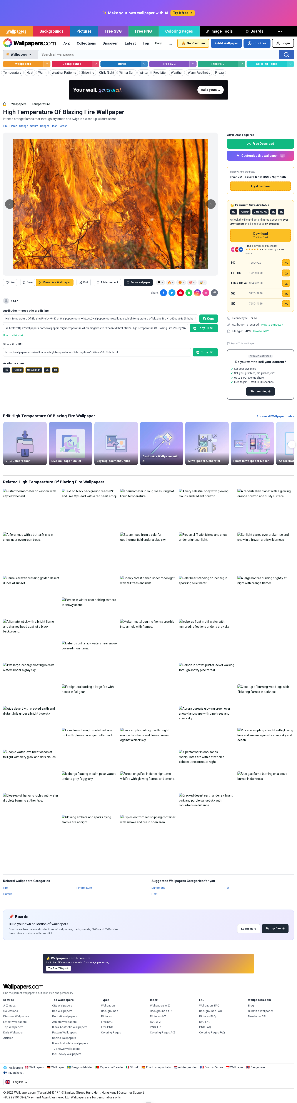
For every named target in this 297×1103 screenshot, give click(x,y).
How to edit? (261, 331)
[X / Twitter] (172, 292)
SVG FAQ (204, 1021)
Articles (8, 1038)
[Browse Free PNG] (241, 64)
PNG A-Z (155, 1027)
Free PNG (143, 31)
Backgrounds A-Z (161, 1011)
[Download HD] (286, 262)
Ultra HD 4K (33, 370)
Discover (110, 43)
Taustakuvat (15, 1072)
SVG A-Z (155, 1021)
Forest (63, 126)
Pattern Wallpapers (64, 1032)
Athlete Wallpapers (64, 1021)
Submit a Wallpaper (260, 1011)
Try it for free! (260, 186)
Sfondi (134, 1067)
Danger (44, 126)
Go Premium (196, 43)
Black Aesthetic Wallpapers (69, 1027)
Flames (7, 893)
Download (260, 235)
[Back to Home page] (29, 43)
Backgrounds (51, 31)
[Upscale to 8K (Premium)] (286, 303)
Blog (251, 1005)
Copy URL (207, 352)
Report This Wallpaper (243, 343)
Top (146, 43)
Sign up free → (275, 928)
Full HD (17, 370)
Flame (13, 126)
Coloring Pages (179, 31)
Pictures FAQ (207, 1016)
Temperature (41, 104)
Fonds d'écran (214, 1067)
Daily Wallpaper (13, 1032)
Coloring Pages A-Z (162, 1032)
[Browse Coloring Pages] (290, 64)
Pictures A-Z (158, 1016)
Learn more (249, 928)
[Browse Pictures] (144, 64)
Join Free (259, 43)
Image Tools (221, 31)
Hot (227, 887)
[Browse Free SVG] (193, 64)
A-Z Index (9, 1005)
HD (6, 370)
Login (286, 43)
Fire (5, 126)
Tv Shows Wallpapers (66, 1048)
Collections (86, 43)
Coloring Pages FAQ (212, 1032)
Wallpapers (16, 31)
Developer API (257, 1016)
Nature (34, 126)
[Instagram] (197, 292)
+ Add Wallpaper (226, 43)
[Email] (205, 292)
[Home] (4, 104)
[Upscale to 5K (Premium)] (286, 293)
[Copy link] (214, 292)
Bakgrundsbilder (82, 1067)
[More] (280, 31)
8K (55, 370)
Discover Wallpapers (16, 1016)
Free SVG (113, 31)
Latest (130, 43)
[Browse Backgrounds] (95, 64)
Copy (210, 318)
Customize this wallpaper (262, 155)
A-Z (66, 43)
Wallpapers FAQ (209, 1005)
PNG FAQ (205, 1027)
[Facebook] (163, 292)
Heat (54, 126)
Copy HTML (205, 328)
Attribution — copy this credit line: (26, 310)
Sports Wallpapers (64, 1038)
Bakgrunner (258, 1067)
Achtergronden (187, 1067)
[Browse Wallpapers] (46, 64)
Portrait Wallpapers (64, 1016)
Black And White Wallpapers (70, 1043)
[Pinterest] (180, 292)
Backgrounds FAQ (210, 1011)
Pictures (84, 31)
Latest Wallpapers (15, 1021)
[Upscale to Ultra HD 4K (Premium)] (286, 283)
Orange (23, 126)
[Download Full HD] (286, 273)
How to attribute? (13, 335)
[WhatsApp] (188, 292)
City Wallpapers (62, 1005)
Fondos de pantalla (158, 1067)
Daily (158, 43)
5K (47, 370)
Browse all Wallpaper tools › (275, 416)
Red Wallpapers (62, 1011)
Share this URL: (13, 344)
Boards (256, 31)
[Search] (286, 54)
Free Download (263, 143)
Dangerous (158, 887)
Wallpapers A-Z (160, 1005)
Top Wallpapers (13, 1027)
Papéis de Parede (111, 1067)
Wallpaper (57, 1067)
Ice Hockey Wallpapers (66, 1054)
